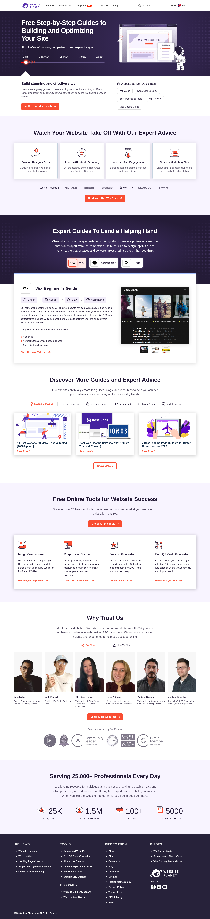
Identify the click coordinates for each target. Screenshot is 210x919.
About (111, 851)
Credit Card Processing (31, 871)
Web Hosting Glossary (75, 897)
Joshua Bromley (177, 697)
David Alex (19, 697)
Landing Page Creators (31, 861)
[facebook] (153, 887)
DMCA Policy (115, 897)
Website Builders (27, 851)
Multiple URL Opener (74, 877)
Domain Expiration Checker (78, 866)
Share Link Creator (73, 861)
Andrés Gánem (145, 697)
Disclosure (114, 871)
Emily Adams (113, 697)
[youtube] (164, 887)
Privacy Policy (116, 887)
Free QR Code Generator (76, 856)
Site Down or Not (72, 871)
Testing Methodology (119, 882)
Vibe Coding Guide (129, 107)
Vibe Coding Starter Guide (167, 861)
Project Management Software (34, 866)
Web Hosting (25, 856)
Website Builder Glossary (77, 892)
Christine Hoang (84, 697)
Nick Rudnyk (52, 697)
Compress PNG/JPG (74, 851)
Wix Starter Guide (162, 851)
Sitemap (112, 877)
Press (111, 902)
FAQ (110, 866)
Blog (111, 856)
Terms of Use (115, 892)
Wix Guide (125, 91)
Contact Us (114, 861)
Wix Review (155, 99)
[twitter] (159, 887)
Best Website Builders (131, 99)
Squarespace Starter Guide (168, 856)
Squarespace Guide (147, 91)
